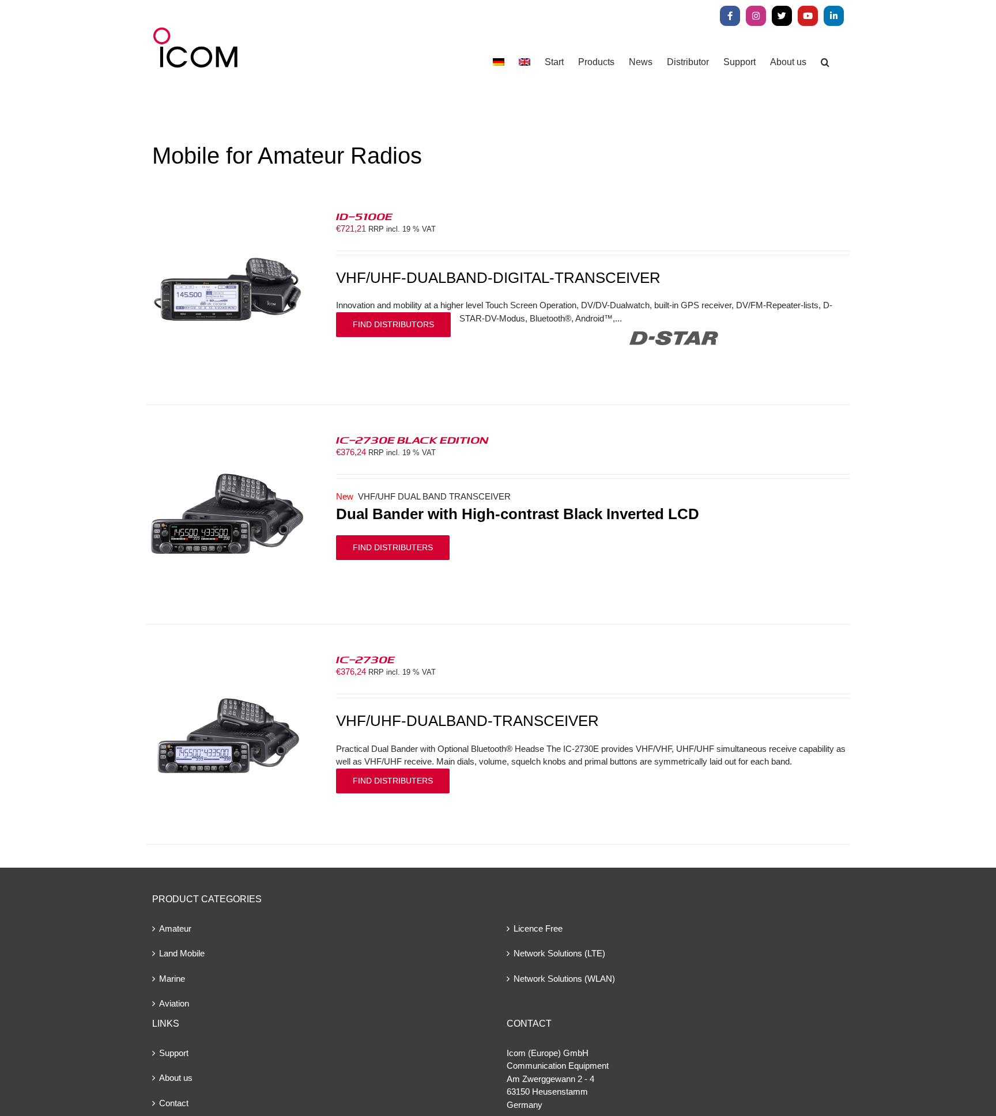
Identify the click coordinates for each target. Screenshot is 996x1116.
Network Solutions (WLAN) (564, 978)
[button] (825, 62)
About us (176, 1078)
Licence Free (538, 928)
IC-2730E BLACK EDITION (412, 439)
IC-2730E (365, 659)
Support (173, 1053)
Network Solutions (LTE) (559, 953)
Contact (173, 1103)
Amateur (175, 928)
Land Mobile (182, 953)
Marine (172, 978)
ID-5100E (364, 216)
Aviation (174, 1003)
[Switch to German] (498, 62)
